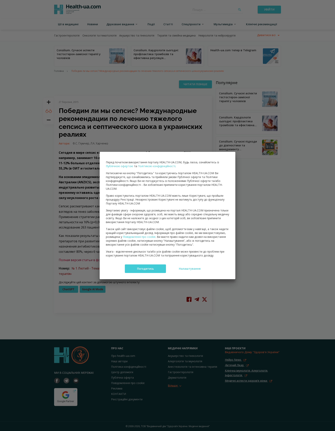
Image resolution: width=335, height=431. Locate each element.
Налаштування (189, 268)
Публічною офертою (119, 166)
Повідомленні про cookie (139, 237)
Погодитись (145, 268)
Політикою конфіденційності (156, 166)
